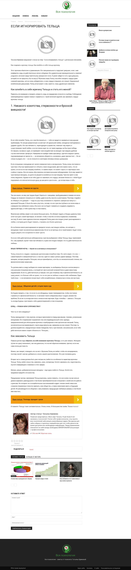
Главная (13, 21)
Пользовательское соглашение (110, 568)
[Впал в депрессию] (92, 34)
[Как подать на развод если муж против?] (95, 120)
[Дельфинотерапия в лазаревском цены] (112, 120)
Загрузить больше (103, 70)
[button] (117, 15)
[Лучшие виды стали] (46, 469)
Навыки (44, 16)
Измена (26, 16)
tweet (31, 449)
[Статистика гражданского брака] (22, 469)
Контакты (89, 568)
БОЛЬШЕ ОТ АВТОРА (33, 457)
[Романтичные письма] (95, 141)
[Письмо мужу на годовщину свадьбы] (92, 63)
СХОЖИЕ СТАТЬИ (18, 457)
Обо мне (35, 433)
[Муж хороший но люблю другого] (112, 141)
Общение (16, 16)
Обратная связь (46, 433)
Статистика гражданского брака (21, 478)
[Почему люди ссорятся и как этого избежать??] (92, 44)
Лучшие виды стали (41, 478)
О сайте (96, 568)
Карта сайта (81, 568)
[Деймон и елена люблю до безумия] (92, 53)
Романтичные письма (94, 149)
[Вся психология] (65, 7)
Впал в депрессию (105, 30)
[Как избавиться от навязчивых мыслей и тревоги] (71, 469)
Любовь (35, 16)
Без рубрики (91, 126)
